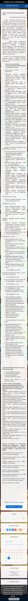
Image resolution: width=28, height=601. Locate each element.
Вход (19, 506)
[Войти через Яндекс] (15, 530)
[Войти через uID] (7, 530)
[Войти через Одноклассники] (20, 530)
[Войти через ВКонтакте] (13, 530)
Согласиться (14, 599)
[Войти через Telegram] (10, 530)
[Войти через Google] (18, 530)
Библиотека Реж (12, 6)
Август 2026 (9, 541)
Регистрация (11, 506)
